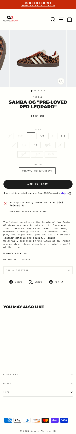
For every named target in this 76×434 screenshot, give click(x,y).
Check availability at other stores (28, 211)
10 (35, 145)
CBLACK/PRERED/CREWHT (37, 170)
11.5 (24, 154)
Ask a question (17, 270)
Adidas (38, 97)
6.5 (20, 135)
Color (38, 164)
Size (38, 129)
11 (60, 145)
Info (6, 392)
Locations (10, 374)
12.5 (37, 154)
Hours (7, 383)
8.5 (63, 135)
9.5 (24, 145)
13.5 (51, 154)
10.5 (48, 145)
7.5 (42, 135)
